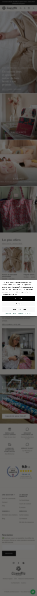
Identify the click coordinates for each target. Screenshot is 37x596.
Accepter (18, 298)
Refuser (18, 304)
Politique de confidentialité (24, 313)
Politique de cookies (10, 313)
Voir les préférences (18, 309)
